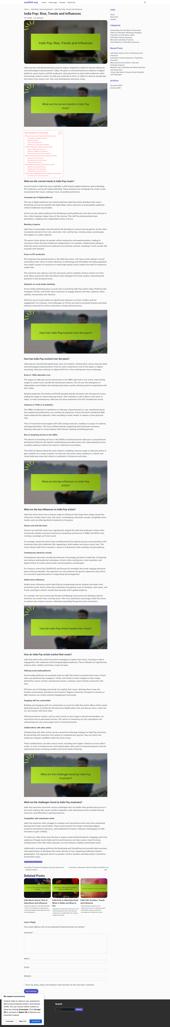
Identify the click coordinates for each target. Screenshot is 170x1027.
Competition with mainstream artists (38, 175)
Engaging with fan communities (36, 169)
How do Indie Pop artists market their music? (40, 164)
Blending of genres (33, 140)
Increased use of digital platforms (37, 138)
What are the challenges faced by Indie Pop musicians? (43, 173)
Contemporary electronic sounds (37, 160)
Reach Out (71, 2)
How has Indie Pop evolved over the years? (39, 147)
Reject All (22, 1021)
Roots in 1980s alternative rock (36, 149)
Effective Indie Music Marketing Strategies (126, 33)
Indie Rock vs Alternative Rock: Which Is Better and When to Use (65, 903)
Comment (29, 932)
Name (27, 958)
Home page (53, 2)
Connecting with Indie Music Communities (125, 30)
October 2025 (115, 88)
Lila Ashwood (38, 18)
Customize (10, 1021)
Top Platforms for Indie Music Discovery (124, 42)
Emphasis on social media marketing (38, 144)
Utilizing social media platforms (36, 167)
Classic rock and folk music (35, 158)
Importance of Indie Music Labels (122, 35)
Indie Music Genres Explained (33, 861)
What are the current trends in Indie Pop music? (40, 136)
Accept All (36, 1021)
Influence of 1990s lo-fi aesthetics (37, 151)
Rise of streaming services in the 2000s (39, 153)
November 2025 (116, 85)
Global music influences (34, 162)
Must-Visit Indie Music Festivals (121, 40)
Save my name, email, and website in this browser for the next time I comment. (60, 985)
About (44, 2)
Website (27, 976)
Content (62, 2)
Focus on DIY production (34, 142)
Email (27, 967)
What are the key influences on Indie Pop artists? (41, 156)
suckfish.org (31, 2)
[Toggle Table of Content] (59, 133)
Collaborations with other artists (36, 171)
